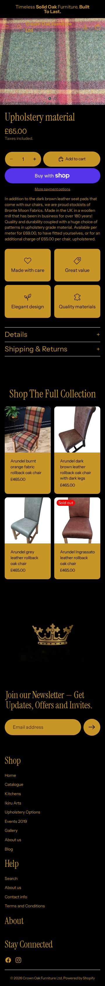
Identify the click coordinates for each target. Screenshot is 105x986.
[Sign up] (91, 727)
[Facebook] (8, 959)
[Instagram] (18, 959)
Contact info (16, 896)
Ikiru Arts (13, 802)
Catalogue (14, 784)
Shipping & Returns (36, 349)
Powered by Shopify (79, 978)
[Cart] (98, 26)
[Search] (19, 26)
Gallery (11, 830)
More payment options (52, 189)
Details (16, 334)
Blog (9, 848)
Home (10, 775)
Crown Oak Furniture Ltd (42, 978)
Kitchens (13, 793)
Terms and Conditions (25, 905)
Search (11, 878)
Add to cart (75, 158)
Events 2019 (16, 821)
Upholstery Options (22, 812)
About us (13, 839)
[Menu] (6, 27)
